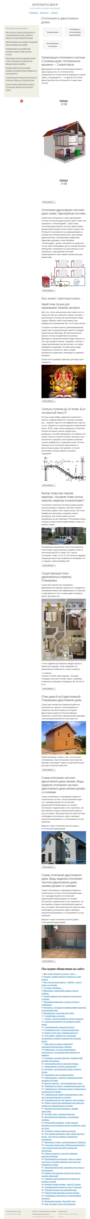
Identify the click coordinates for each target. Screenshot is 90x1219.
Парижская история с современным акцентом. (65, 1086)
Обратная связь (62, 1211)
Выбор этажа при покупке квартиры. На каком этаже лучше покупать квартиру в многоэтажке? (62, 496)
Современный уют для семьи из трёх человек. (65, 1100)
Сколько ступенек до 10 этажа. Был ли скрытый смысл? (63, 410)
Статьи (54, 12)
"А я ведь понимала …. (53, 987)
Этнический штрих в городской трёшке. (62, 1063)
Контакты (35, 1211)
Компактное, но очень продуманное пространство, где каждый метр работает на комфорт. (60, 1052)
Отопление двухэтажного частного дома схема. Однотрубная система (63, 211)
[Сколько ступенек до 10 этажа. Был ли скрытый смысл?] (63, 469)
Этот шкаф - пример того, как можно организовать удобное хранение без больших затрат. (61, 1038)
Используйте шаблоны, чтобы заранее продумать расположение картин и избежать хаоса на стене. (63, 1125)
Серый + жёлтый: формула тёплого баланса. (64, 1018)
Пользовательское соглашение (47, 1211)
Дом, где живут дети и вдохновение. (60, 1204)
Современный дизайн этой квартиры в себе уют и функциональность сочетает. (62, 1096)
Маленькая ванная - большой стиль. (60, 1201)
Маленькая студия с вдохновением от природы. (65, 1142)
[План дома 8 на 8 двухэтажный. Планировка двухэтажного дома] (63, 737)
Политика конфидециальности (41, 1214)
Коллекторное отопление (53, 44)
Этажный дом (52, 32)
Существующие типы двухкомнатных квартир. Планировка (56, 577)
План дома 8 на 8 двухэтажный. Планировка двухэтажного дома (61, 698)
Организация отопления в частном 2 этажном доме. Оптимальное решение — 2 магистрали (63, 61)
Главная (33, 12)
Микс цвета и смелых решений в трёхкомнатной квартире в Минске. (57, 1045)
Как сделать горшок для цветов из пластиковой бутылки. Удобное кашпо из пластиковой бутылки (20, 35)
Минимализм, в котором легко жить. (59, 1013)
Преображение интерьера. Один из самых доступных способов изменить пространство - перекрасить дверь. (61, 1162)
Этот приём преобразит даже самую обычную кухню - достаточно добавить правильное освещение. (62, 1136)
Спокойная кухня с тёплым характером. (62, 1030)
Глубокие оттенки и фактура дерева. (60, 1131)
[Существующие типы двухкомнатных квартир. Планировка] (63, 630)
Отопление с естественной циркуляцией (75, 32)
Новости (44, 12)
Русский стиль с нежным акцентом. (60, 1114)
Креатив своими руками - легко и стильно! (63, 1184)
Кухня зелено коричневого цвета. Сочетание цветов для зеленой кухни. (20, 87)
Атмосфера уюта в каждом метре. (59, 1075)
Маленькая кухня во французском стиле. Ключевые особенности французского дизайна (20, 61)
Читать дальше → (48, 202)
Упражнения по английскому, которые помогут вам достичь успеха (19, 51)
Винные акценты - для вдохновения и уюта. (63, 1083)
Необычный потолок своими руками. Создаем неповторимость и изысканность (21, 70)
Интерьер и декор (45, 4)
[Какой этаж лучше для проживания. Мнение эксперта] (63, 381)
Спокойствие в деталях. (55, 1016)
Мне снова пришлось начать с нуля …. (60, 973)
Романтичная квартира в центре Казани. (62, 1192)
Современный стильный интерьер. (60, 1027)
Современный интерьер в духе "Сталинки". (63, 1187)
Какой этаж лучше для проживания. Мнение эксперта (60, 306)
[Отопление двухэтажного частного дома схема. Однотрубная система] (63, 274)
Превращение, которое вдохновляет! (61, 1066)
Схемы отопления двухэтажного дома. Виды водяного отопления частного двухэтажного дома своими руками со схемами (61, 880)
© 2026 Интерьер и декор (13, 1211)
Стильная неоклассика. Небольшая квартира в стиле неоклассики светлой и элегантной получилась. (63, 1148)
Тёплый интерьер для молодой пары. (61, 1190)
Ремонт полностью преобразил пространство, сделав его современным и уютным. (62, 1104)
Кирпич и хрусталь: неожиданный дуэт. (61, 1032)
